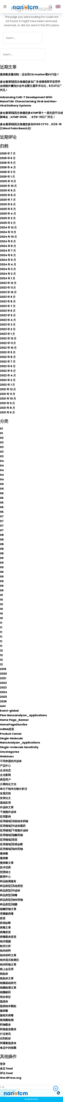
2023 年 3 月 (7, 324)
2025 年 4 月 (8, 213)
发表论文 (5, 798)
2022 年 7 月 (7, 361)
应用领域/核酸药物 (11, 835)
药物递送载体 (8, 1029)
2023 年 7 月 (7, 306)
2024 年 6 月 (8, 255)
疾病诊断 (5, 923)
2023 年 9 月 (7, 297)
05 (2, 484)
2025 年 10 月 (8, 186)
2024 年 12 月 (8, 227)
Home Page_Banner (14, 720)
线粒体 (4, 974)
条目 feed (6, 1068)
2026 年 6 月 (7, 158)
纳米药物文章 (8, 964)
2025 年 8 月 (8, 195)
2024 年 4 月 (8, 264)
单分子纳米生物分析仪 (13, 789)
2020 (3, 674)
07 (1, 516)
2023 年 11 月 (8, 287)
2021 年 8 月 (7, 408)
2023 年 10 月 (8, 292)
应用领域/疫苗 (8, 840)
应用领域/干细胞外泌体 (14, 830)
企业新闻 (5, 775)
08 (2, 535)
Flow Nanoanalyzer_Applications (23, 715)
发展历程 (5, 793)
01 (1, 428)
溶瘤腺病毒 (7, 914)
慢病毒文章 (7, 863)
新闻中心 (5, 877)
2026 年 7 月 (7, 153)
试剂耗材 (5, 1038)
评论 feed (6, 1073)
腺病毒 (4, 1011)
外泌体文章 (7, 807)
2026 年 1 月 (7, 176)
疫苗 (2, 918)
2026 (3, 701)
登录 (2, 1064)
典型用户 (5, 779)
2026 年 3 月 (7, 172)
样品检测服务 (8, 881)
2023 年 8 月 (8, 301)
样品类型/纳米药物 (11, 900)
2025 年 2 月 (8, 223)
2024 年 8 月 (8, 246)
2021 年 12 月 (8, 389)
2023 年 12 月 (8, 283)
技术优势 (5, 867)
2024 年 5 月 (8, 260)
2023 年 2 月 (7, 329)
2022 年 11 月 (8, 343)
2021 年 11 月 (7, 394)
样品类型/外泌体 (10, 890)
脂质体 (4, 1001)
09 (1, 558)
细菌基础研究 (8, 983)
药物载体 (5, 1024)
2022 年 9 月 (7, 352)
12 (1, 650)
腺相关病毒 (7, 1015)
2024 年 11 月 (8, 232)
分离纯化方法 (8, 784)
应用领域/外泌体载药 (13, 826)
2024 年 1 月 (7, 278)
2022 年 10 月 (8, 348)
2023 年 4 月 (8, 320)
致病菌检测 (7, 1020)
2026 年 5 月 (8, 163)
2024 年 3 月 (8, 269)
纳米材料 (5, 950)
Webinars (7, 756)
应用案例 (5, 816)
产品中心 (5, 766)
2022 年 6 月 (7, 366)
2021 (3, 678)
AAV (3, 706)
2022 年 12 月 (8, 338)
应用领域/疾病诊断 (11, 844)
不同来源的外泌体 (11, 761)
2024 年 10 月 (8, 237)
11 (1, 623)
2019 (3, 669)
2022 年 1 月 (7, 385)
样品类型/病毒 (8, 895)
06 (1, 493)
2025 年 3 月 (8, 218)
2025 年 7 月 (8, 200)
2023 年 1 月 (7, 334)
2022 (3, 683)
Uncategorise (9, 752)
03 (1, 442)
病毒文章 (5, 927)
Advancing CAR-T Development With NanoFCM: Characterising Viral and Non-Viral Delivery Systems (28, 101)
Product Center (11, 734)
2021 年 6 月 (7, 412)
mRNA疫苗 (7, 729)
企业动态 (5, 770)
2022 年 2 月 (7, 380)
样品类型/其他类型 (11, 886)
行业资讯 (5, 1034)
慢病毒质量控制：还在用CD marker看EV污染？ (29, 74)
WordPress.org (10, 1078)
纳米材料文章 (8, 955)
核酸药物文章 (8, 909)
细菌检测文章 (8, 987)
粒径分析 (5, 946)
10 (1, 595)
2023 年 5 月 (8, 315)
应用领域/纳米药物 (11, 849)
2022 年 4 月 (8, 375)
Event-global (9, 711)
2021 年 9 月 (7, 403)
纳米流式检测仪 (9, 960)
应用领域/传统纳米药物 (14, 821)
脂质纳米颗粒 (8, 1006)
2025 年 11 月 (8, 181)
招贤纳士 (5, 872)
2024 (3, 692)
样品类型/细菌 (8, 904)
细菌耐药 (5, 992)
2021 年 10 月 (8, 398)
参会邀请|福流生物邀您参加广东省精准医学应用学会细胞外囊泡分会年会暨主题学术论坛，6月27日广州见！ (31, 86)
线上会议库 (7, 969)
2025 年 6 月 (8, 204)
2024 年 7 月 (8, 250)
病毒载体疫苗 (8, 937)
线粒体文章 (7, 978)
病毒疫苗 (5, 932)
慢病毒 (4, 853)
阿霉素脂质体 (8, 1043)
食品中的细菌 (8, 1048)
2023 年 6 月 (7, 311)
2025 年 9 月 (8, 190)
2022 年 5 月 (8, 371)
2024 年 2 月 (8, 274)
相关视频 (5, 941)
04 (2, 461)
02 (1, 438)
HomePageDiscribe (13, 724)
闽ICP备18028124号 (31, 1099)
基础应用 (5, 803)
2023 (3, 687)
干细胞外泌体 (8, 812)
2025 (3, 697)
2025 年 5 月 (8, 209)
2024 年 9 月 (8, 241)
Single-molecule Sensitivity (19, 747)
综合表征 (5, 997)
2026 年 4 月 (8, 167)
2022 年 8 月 (8, 357)
